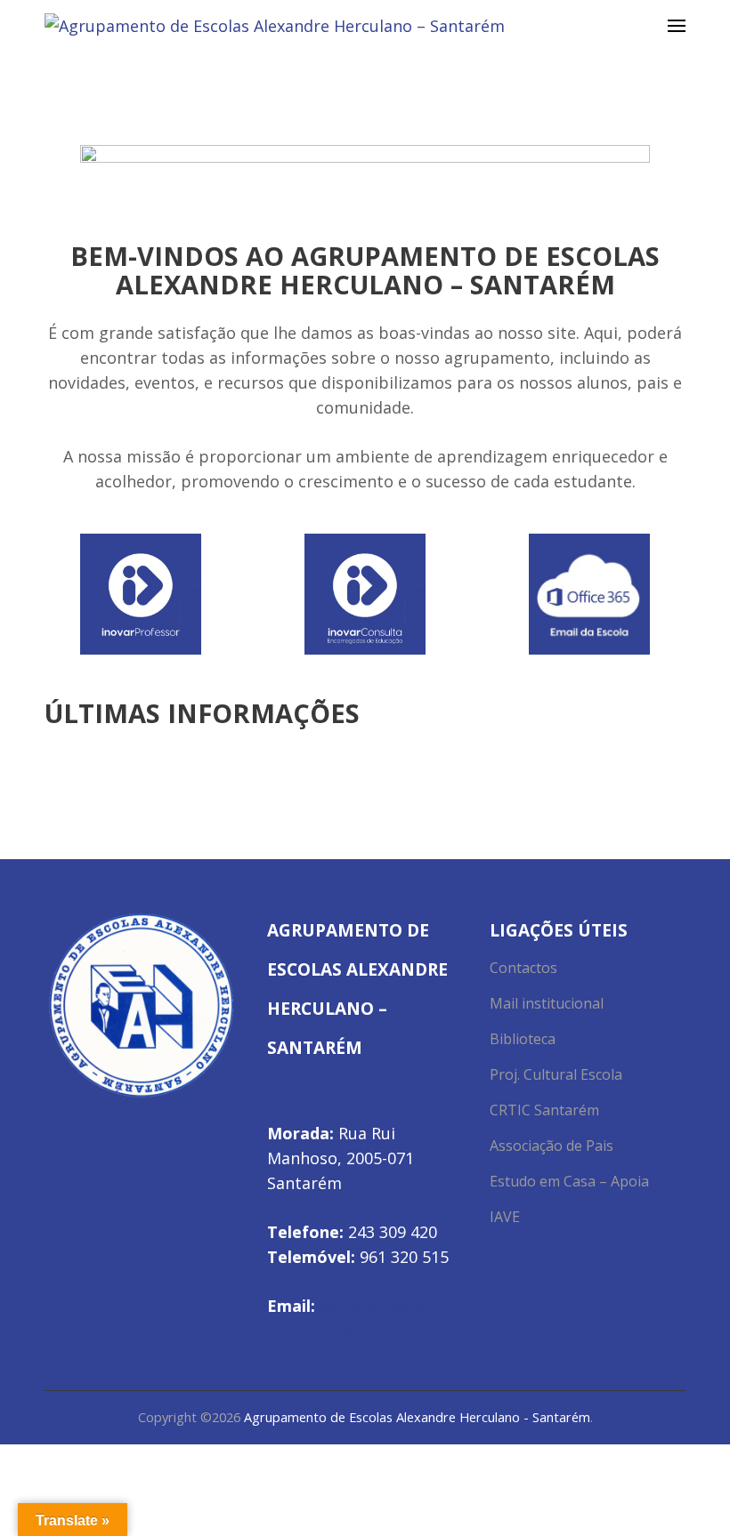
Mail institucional (547, 1003)
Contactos (523, 967)
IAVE (505, 1216)
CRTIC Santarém (544, 1110)
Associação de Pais (551, 1145)
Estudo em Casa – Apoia (569, 1181)
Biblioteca (523, 1039)
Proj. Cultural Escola (556, 1074)
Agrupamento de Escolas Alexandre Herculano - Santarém (417, 1417)
